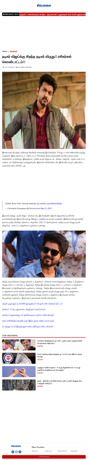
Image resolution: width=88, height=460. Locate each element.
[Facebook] (12, 452)
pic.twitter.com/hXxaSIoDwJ (49, 203)
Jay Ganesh (9, 67)
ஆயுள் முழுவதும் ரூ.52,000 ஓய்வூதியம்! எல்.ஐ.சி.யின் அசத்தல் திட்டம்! (32, 303)
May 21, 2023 (46, 208)
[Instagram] (20, 452)
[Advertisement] (44, 33)
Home (4, 51)
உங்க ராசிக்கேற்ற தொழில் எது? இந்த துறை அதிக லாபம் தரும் (28, 320)
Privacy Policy (62, 451)
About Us (35, 451)
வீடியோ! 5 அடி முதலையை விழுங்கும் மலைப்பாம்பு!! (23, 309)
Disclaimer (74, 451)
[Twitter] (16, 452)
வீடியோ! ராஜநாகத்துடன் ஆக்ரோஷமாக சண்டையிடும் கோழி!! (28, 315)
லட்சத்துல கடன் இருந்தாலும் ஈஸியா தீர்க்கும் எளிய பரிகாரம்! (27, 326)
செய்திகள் (13, 51)
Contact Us (48, 451)
